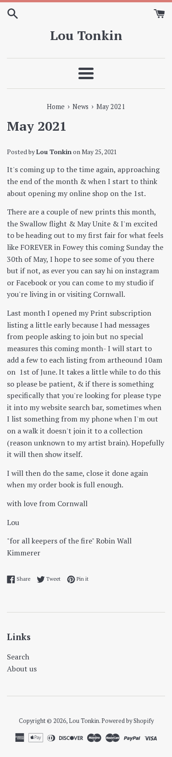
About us (22, 669)
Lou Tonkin (86, 35)
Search (18, 657)
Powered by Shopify (127, 721)
